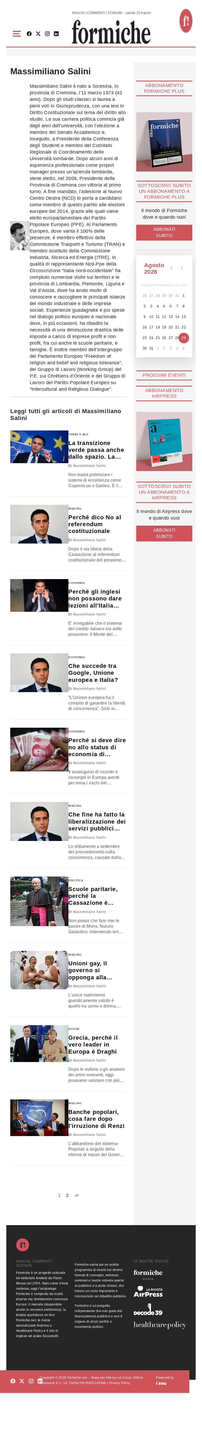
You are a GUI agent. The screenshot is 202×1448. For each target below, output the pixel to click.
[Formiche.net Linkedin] (56, 34)
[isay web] (161, 1383)
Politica (75, 880)
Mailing (75, 508)
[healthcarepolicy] (160, 1325)
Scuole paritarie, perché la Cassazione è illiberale (93, 896)
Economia (76, 582)
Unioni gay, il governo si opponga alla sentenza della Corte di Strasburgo (89, 970)
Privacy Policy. (120, 1383)
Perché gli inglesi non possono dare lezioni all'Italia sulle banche (95, 598)
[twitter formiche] (21, 1381)
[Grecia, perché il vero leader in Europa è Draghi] (39, 1043)
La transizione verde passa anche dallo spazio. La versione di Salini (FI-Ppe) (96, 450)
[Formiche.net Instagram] (47, 34)
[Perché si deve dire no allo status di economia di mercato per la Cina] (39, 749)
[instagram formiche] (31, 1381)
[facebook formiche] (12, 1381)
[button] (18, 34)
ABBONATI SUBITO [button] (164, 232)
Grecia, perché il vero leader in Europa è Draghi (93, 1044)
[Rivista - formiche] (160, 1275)
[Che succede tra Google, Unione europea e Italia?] (39, 672)
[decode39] (160, 1309)
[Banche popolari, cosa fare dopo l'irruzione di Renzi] (39, 1117)
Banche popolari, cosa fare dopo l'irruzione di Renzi (96, 1119)
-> (76, 1195)
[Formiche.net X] (38, 34)
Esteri (73, 1029)
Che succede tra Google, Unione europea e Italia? (93, 673)
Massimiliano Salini (89, 466)
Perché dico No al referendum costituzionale (94, 524)
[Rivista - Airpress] (160, 1291)
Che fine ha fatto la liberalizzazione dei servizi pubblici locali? (97, 821)
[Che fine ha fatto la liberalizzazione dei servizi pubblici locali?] (39, 821)
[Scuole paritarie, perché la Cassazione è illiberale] (39, 901)
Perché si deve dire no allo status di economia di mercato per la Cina (97, 747)
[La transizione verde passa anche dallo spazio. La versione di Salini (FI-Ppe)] (39, 447)
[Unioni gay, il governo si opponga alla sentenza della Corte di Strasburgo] (39, 970)
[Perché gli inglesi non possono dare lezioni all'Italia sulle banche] (39, 595)
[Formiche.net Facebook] (29, 34)
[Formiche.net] (186, 21)
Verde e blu (78, 434)
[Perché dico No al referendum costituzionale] (39, 524)
